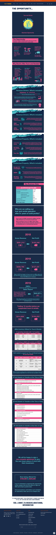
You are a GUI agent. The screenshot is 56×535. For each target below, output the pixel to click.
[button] (14, 4)
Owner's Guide (30, 514)
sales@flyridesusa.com (21, 514)
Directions (17, 515)
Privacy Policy (30, 522)
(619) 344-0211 (21, 512)
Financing (29, 520)
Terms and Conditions (31, 517)
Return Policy (30, 515)
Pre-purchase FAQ (31, 512)
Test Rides (17, 517)
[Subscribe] (35, 527)
